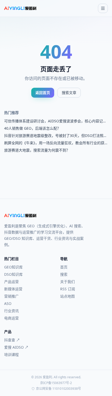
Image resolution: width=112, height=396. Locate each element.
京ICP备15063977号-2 (56, 383)
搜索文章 (69, 92)
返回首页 (42, 92)
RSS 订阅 (67, 288)
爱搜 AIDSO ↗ (16, 347)
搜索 (63, 274)
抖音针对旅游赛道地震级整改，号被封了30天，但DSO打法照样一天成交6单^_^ (55, 135)
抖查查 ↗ (12, 339)
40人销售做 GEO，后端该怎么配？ (32, 128)
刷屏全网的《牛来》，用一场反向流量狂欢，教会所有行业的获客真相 (54, 143)
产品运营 (11, 281)
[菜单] (103, 8)
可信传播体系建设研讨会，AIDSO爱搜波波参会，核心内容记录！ (53, 121)
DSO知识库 (13, 274)
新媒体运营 (13, 288)
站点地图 (67, 296)
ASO (7, 303)
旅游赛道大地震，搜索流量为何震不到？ (37, 150)
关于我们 (67, 281)
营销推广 (11, 296)
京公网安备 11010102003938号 (58, 389)
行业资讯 (11, 310)
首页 (63, 267)
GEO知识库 (13, 267)
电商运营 (11, 318)
